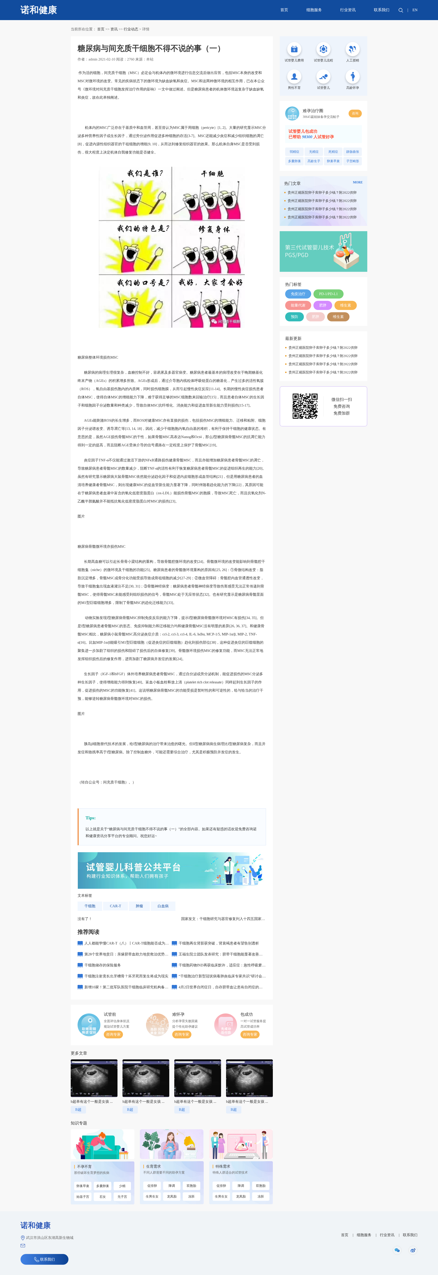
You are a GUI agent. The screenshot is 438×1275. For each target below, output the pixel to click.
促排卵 (152, 1186)
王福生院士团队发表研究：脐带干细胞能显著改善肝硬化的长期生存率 (221, 956)
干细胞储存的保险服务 (102, 965)
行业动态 (131, 29)
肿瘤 (139, 906)
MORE (358, 182)
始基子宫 (82, 1196)
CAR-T (115, 906)
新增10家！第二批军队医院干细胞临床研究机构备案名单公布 (126, 989)
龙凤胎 (172, 1196)
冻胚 (191, 1196)
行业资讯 (348, 10)
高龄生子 (314, 161)
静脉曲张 (352, 151)
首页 (284, 10)
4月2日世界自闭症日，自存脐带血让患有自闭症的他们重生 (221, 989)
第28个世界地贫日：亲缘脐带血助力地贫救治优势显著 (126, 956)
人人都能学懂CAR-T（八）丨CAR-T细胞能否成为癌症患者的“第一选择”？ (126, 945)
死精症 (333, 151)
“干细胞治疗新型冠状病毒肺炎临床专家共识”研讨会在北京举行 (222, 978)
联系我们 (381, 10)
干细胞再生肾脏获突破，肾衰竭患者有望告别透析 (219, 943)
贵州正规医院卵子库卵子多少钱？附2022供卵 (322, 192)
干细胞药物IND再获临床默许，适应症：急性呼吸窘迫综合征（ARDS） (222, 967)
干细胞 (89, 906)
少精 (122, 1186)
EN (414, 10)
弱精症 (294, 151)
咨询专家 (113, 1034)
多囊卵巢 (102, 1186)
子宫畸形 (352, 161)
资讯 (114, 29)
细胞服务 (314, 10)
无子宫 (122, 1196)
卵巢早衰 (82, 1186)
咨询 (355, 113)
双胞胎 (191, 1186)
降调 (172, 1186)
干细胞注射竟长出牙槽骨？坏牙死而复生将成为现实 (126, 976)
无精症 (314, 151)
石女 (102, 1196)
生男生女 (152, 1196)
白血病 (163, 906)
